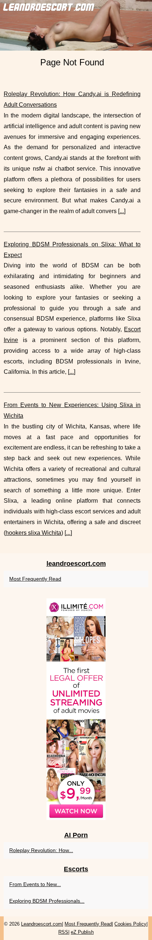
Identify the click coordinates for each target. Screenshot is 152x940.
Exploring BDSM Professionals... (46, 901)
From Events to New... (35, 884)
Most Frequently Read (35, 579)
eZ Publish (82, 932)
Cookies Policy (130, 924)
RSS (63, 932)
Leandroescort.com (41, 924)
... (122, 211)
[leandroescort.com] (76, 25)
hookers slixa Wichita (33, 533)
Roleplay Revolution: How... (41, 850)
